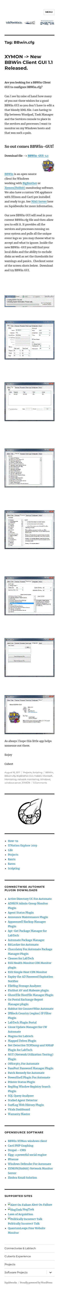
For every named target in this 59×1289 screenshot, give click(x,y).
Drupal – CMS (17, 1150)
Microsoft (47, 776)
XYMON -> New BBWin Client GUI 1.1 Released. (29, 62)
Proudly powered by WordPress (36, 1282)
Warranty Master (19, 1114)
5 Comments (40, 782)
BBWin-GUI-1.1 (38, 155)
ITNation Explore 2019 (22, 845)
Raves (11, 863)
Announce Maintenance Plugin (28, 917)
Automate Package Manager (26, 940)
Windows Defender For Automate (29, 1164)
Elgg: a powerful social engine (27, 1154)
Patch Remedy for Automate (26, 1072)
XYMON (26, 782)
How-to (13, 841)
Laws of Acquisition (20, 1214)
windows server (13, 782)
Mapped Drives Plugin (22, 1040)
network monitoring (28, 779)
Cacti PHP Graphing (20, 1145)
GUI (31, 776)
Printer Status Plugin (21, 1082)
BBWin (9, 174)
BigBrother (30, 183)
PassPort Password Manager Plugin (30, 1068)
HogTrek (28, 1209)
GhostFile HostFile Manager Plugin (30, 995)
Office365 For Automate (23, 1063)
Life (10, 850)
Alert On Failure (41, 1204)
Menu (49, 12)
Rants (11, 859)
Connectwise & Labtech (20, 1248)
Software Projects (16, 1272)
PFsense (13, 1159)
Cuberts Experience (18, 1256)
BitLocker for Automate (23, 944)
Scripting (37, 772)
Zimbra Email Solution (22, 1177)
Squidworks (11, 1282)
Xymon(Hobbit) (15, 187)
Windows (45, 779)
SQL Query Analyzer (21, 1095)
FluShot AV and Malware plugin (28, 990)
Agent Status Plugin (21, 912)
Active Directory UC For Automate (30, 898)
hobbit (38, 776)
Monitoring (11, 779)
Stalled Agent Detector (22, 1100)
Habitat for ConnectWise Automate (30, 1008)
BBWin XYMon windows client (27, 1141)
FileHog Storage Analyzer (24, 985)
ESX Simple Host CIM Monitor (27, 972)
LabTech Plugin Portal (22, 1022)
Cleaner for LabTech (21, 958)
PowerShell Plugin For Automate (29, 1077)
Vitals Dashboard (19, 1109)
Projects (27, 772)
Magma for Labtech (20, 1036)
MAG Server (39, 201)
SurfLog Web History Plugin (26, 1104)
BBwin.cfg (10, 776)
